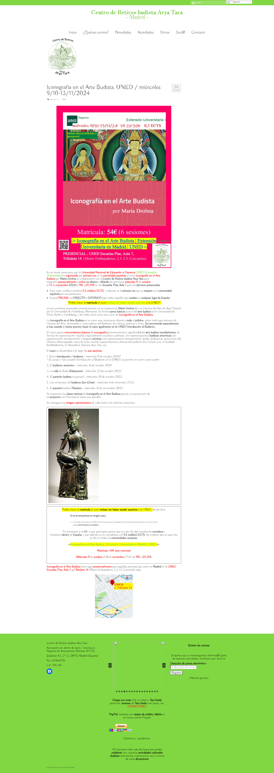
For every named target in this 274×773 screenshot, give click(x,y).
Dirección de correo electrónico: (188, 663)
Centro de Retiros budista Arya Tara (137, 12)
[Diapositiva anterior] (110, 665)
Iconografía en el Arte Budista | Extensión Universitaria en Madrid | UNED (113, 544)
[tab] (116, 691)
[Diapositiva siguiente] (164, 665)
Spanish (236, 2)
